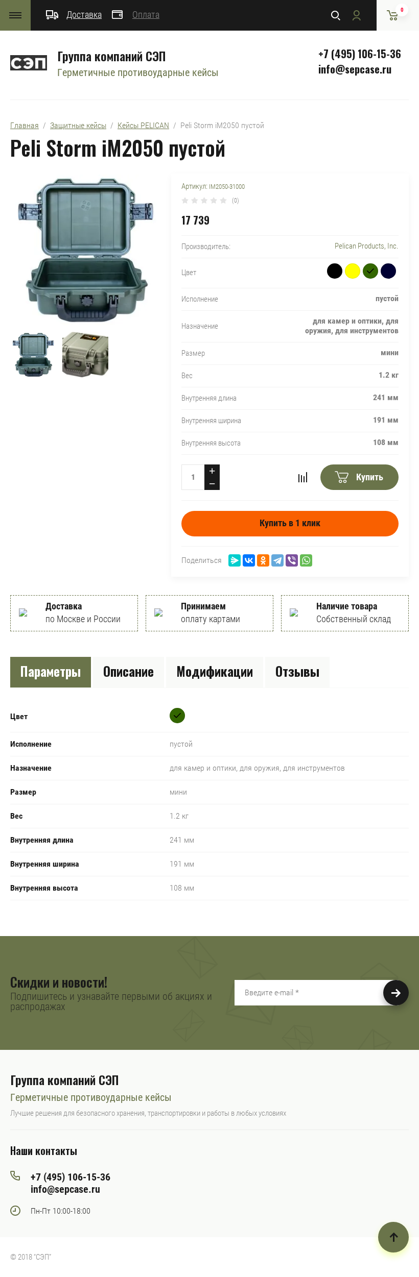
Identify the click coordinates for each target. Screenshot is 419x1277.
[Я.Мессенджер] (234, 560)
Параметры (50, 670)
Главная (24, 125)
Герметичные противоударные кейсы (138, 72)
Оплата (145, 14)
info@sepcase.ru (354, 69)
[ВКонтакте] (249, 560)
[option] (85, 250)
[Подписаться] (396, 992)
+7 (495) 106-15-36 (359, 53)
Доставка (84, 14)
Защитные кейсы (78, 125)
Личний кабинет (356, 15)
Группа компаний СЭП (111, 55)
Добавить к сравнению (302, 477)
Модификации (214, 670)
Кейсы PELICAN (143, 125)
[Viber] (292, 560)
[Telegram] (277, 560)
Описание (128, 670)
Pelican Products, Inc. (367, 246)
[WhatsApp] (306, 560)
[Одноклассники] (263, 560)
